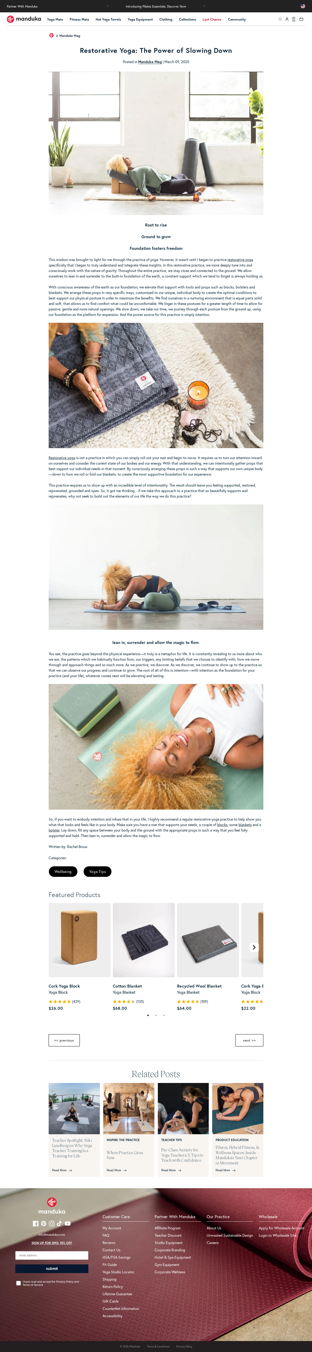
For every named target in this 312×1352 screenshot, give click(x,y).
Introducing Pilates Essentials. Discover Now (156, 6)
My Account (112, 1227)
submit (52, 1269)
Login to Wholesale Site (277, 1235)
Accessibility (112, 1315)
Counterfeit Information (121, 1308)
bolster (54, 830)
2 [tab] (156, 1015)
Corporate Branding (170, 1249)
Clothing (165, 19)
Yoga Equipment (140, 19)
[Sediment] (184, 998)
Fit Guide (110, 1264)
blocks (222, 824)
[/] (24, 19)
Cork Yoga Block (64, 986)
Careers (213, 1242)
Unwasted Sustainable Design (230, 1235)
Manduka (135, 1346)
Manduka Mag (69, 36)
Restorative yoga (62, 457)
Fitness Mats (79, 19)
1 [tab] (148, 1015)
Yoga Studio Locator (118, 1271)
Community (237, 19)
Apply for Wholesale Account (281, 1227)
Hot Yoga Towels (108, 19)
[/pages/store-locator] (293, 19)
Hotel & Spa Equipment (173, 1257)
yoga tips (97, 871)
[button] (108, 6)
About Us (214, 1227)
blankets (245, 824)
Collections (187, 19)
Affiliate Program (167, 1227)
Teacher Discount (168, 1235)
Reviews (109, 1242)
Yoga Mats (55, 19)
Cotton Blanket (127, 986)
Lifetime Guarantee (117, 1293)
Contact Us (111, 1249)
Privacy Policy (184, 1346)
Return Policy (113, 1286)
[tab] (148, 1015)
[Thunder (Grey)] (120, 998)
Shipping (109, 1279)
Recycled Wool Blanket (199, 986)
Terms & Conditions (158, 1346)
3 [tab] (164, 1015)
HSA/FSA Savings (116, 1257)
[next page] (254, 947)
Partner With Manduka (22, 6)
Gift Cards (111, 1301)
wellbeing (63, 871)
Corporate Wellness (170, 1271)
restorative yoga (240, 259)
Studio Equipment (168, 1242)
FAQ (106, 1235)
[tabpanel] (80, 957)
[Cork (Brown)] (55, 998)
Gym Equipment (167, 1264)
